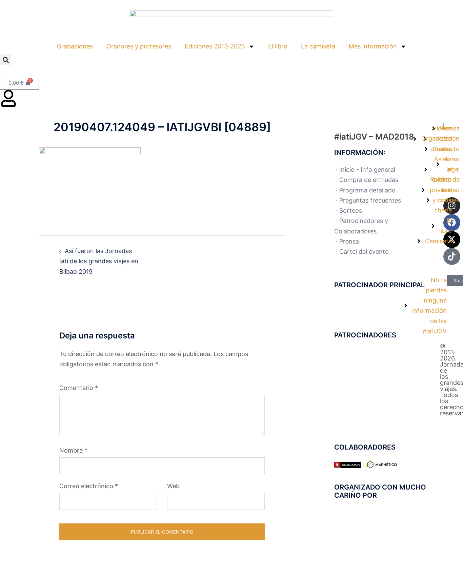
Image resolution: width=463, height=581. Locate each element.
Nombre (73, 450)
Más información (373, 46)
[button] (5, 59)
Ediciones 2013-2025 (215, 46)
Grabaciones (75, 46)
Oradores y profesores (138, 46)
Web (173, 486)
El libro (277, 46)
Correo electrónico (88, 486)
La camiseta (318, 46)
